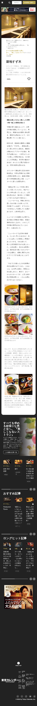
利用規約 (23, 672)
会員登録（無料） (29, 2)
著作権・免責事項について (23, 681)
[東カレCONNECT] (18, 9)
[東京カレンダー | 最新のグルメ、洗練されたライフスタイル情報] (2, 2)
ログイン (16, 2)
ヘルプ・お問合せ (19, 676)
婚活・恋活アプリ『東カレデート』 (29, 678)
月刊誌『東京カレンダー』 (30, 675)
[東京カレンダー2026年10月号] (18, 597)
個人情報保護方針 (23, 675)
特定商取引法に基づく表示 (23, 687)
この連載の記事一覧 (11, 452)
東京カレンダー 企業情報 (19, 686)
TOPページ (19, 672)
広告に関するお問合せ (19, 681)
